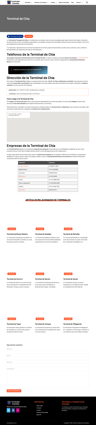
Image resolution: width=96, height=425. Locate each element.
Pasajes (53, 2)
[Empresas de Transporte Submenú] (48, 2)
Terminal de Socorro (15, 279)
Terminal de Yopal (14, 324)
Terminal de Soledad (43, 234)
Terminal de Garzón (42, 279)
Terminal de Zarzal (70, 279)
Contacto (78, 2)
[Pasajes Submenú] (56, 2)
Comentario (11, 369)
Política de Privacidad (42, 412)
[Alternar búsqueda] (87, 2)
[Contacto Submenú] (82, 2)
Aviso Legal (40, 405)
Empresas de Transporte (40, 2)
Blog (72, 2)
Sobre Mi (39, 414)
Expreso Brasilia (23, 166)
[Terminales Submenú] (31, 2)
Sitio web (9, 362)
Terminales (27, 2)
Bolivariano (22, 176)
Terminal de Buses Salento (17, 234)
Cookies (39, 410)
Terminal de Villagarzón (72, 324)
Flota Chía (22, 190)
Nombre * (10, 349)
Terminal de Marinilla (71, 234)
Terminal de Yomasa (43, 324)
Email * (9, 356)
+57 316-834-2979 (82, 58)
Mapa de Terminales (64, 2)
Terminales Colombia (16, 36)
